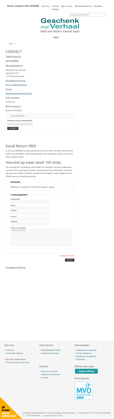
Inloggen (55, 9)
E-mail (13, 217)
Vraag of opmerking (18, 228)
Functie (14, 210)
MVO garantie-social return (18, 362)
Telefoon (14, 222)
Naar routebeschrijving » (16, 85)
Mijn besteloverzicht (83, 6)
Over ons (46, 6)
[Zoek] (67, 14)
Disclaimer (80, 359)
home (11, 43)
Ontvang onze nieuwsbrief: (20, 121)
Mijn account (66, 6)
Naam (13, 205)
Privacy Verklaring (83, 353)
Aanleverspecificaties (50, 353)
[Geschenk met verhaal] (60, 16)
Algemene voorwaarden (86, 350)
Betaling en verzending (86, 356)
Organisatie (15, 199)
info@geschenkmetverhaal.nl (19, 93)
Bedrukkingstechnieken (51, 350)
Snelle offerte (86, 371)
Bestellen (98, 6)
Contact (55, 6)
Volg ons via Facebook (50, 374)
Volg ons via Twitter (49, 371)
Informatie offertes (14, 353)
